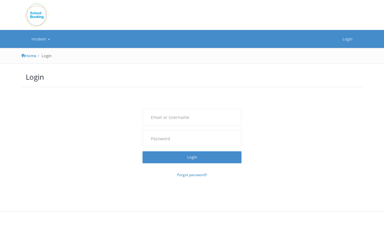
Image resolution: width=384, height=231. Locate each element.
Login (347, 39)
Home (30, 55)
